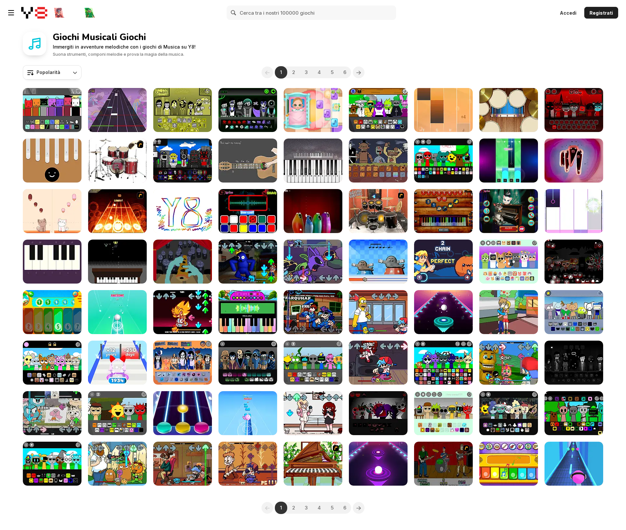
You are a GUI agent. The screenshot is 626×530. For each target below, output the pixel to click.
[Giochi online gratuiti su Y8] (34, 13)
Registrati (601, 13)
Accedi (568, 13)
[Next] (359, 72)
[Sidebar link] (11, 12)
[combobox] (52, 72)
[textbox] (52, 72)
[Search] (234, 13)
